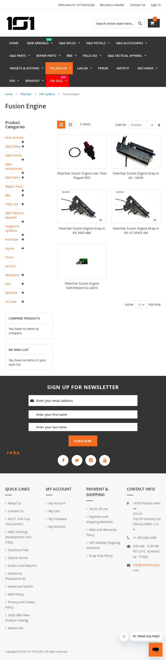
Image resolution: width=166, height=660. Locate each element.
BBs (8, 195)
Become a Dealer (112, 5)
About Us (14, 503)
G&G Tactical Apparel (14, 215)
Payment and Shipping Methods (99, 519)
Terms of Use (98, 509)
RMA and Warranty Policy (101, 532)
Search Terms (18, 558)
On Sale (10, 302)
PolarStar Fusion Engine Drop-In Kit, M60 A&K (82, 230)
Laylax (9, 248)
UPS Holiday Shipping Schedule (103, 545)
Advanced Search (20, 586)
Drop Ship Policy (101, 556)
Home (9, 94)
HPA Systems (47, 94)
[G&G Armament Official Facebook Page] (63, 460)
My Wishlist (57, 527)
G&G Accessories (13, 166)
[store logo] (20, 23)
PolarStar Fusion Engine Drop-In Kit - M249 (136, 175)
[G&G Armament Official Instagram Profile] (90, 460)
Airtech (10, 266)
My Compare (58, 519)
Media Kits (15, 628)
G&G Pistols (13, 155)
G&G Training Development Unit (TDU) (18, 537)
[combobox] (119, 23)
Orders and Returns (22, 566)
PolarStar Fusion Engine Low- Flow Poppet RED (82, 175)
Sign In (156, 5)
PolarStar (26, 94)
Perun (9, 257)
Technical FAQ (18, 550)
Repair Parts (14, 186)
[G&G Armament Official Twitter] (77, 460)
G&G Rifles (12, 146)
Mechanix (12, 275)
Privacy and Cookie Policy (20, 604)
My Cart (54, 511)
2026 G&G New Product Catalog (17, 617)
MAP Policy (16, 594)
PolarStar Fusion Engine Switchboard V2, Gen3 (82, 285)
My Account (57, 503)
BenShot (11, 293)
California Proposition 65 (15, 576)
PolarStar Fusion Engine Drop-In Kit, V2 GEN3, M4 (136, 230)
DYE (8, 284)
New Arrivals (14, 137)
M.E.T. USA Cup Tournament (17, 521)
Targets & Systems (12, 228)
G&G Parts (12, 177)
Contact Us (137, 5)
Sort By (120, 125)
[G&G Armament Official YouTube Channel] (104, 460)
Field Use (11, 204)
